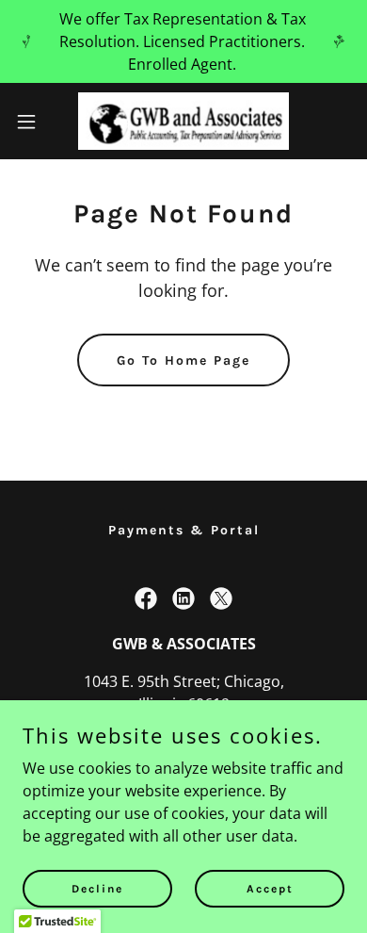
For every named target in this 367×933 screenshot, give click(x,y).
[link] (183, 121)
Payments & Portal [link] (184, 530)
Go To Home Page (183, 360)
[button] (34, 121)
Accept (270, 887)
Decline (97, 887)
